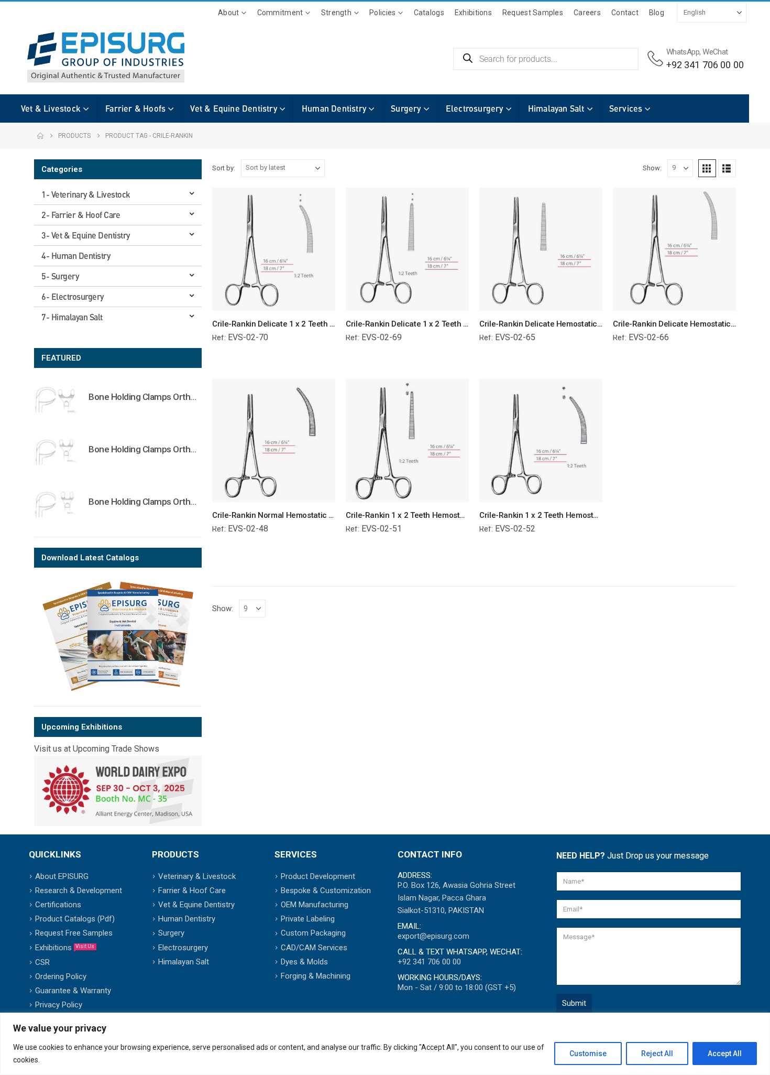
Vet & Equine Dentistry (233, 108)
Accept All (725, 1053)
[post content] (273, 249)
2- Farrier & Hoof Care (80, 215)
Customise (588, 1053)
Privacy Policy (58, 1004)
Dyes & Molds (304, 962)
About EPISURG (62, 876)
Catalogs (429, 12)
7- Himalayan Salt (72, 317)
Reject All (657, 1053)
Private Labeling (308, 919)
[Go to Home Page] (40, 136)
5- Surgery (60, 276)
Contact (625, 12)
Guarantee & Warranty (73, 990)
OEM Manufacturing (314, 904)
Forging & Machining (315, 976)
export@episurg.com (433, 936)
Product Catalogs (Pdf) (75, 919)
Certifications (58, 904)
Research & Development (78, 890)
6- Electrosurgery (72, 296)
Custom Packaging (313, 933)
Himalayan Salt (556, 108)
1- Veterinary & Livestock (85, 194)
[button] (707, 168)
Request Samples (532, 12)
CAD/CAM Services (314, 947)
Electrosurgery (474, 108)
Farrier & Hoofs (135, 108)
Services (626, 108)
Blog (656, 12)
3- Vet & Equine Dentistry (85, 235)
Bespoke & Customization (326, 890)
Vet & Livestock (51, 108)
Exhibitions (473, 12)
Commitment (280, 12)
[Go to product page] (56, 399)
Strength (336, 12)
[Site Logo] (105, 57)
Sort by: (223, 168)
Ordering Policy (60, 976)
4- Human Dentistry (75, 255)
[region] (385, 1044)
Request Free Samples (74, 933)
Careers (587, 12)
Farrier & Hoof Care (192, 890)
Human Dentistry (334, 108)
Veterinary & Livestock (197, 876)
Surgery (406, 108)
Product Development (318, 876)
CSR (42, 962)
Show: (652, 168)
